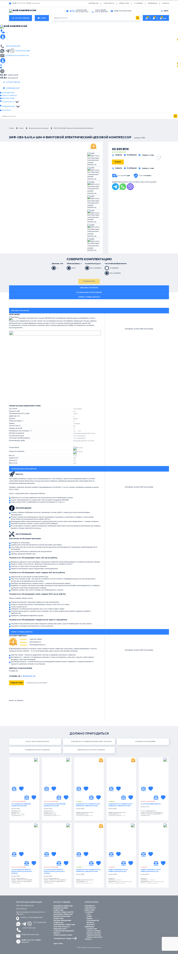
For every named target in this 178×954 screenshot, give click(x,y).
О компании (138, 3)
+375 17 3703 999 (28, 928)
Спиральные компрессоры (63, 914)
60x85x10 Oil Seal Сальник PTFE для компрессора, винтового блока (88, 804)
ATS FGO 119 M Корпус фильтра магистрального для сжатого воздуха (21, 871)
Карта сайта (58, 944)
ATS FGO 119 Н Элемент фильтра (151, 804)
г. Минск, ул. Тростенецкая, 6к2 (31, 917)
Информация (152, 3)
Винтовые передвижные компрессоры (62, 921)
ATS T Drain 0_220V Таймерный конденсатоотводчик (21, 804)
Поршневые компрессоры (63, 906)
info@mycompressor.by (30, 934)
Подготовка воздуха (61, 927)
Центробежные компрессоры (64, 925)
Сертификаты (93, 3)
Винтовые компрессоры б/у (63, 912)
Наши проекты (108, 3)
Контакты (165, 3)
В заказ (118, 162)
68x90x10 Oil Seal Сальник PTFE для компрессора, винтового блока (120, 804)
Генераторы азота (60, 929)
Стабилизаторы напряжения (63, 931)
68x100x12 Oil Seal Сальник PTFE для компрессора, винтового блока (88, 870)
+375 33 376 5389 (22, 50)
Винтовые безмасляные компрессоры (61, 917)
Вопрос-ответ (124, 3)
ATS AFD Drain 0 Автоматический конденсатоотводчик (54, 804)
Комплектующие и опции (62, 935)
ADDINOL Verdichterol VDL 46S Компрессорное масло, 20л (151, 870)
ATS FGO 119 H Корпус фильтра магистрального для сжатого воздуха (54, 871)
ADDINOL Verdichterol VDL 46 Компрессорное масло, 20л (118, 870)
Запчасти (56, 933)
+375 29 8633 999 (39, 922)
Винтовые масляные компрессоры (60, 909)
